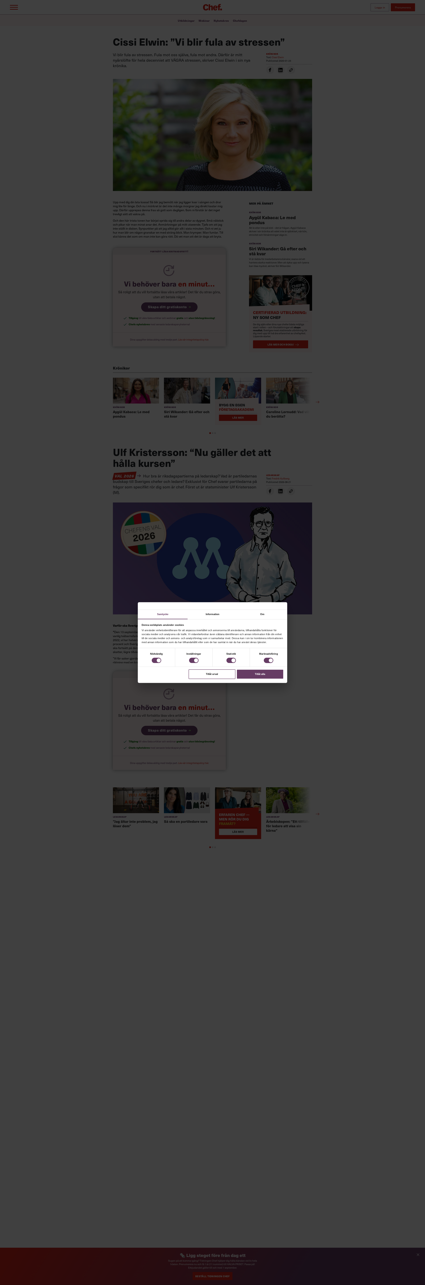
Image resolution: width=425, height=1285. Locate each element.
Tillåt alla (260, 674)
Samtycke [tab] (163, 614)
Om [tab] (262, 614)
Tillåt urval (212, 674)
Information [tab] (212, 614)
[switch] (194, 660)
